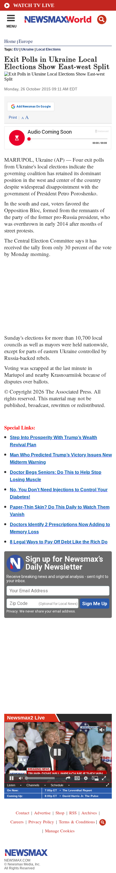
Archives (89, 812)
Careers (17, 821)
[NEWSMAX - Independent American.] (58, 19)
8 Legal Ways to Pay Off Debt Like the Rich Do (59, 542)
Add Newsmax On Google (34, 106)
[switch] (21, 778)
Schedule (57, 785)
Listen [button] (11, 785)
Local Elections (48, 49)
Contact (22, 812)
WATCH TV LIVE (33, 5)
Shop (59, 812)
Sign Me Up (94, 603)
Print (13, 117)
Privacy (12, 611)
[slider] (40, 778)
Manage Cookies (60, 830)
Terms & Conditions (77, 821)
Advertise (42, 812)
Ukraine (27, 49)
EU (16, 49)
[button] (101, 19)
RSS (73, 812)
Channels (32, 785)
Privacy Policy (41, 821)
